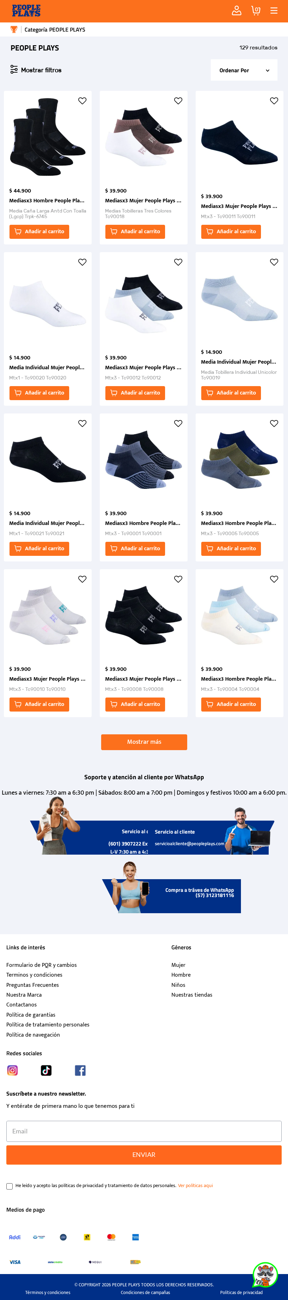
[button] (271, 10)
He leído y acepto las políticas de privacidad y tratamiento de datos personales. (95, 1185)
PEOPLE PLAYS (67, 29)
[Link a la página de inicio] (14, 29)
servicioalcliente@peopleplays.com (189, 843)
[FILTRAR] (36, 70)
